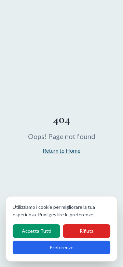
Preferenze (61, 247)
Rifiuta (87, 231)
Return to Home (61, 150)
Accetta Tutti (36, 231)
